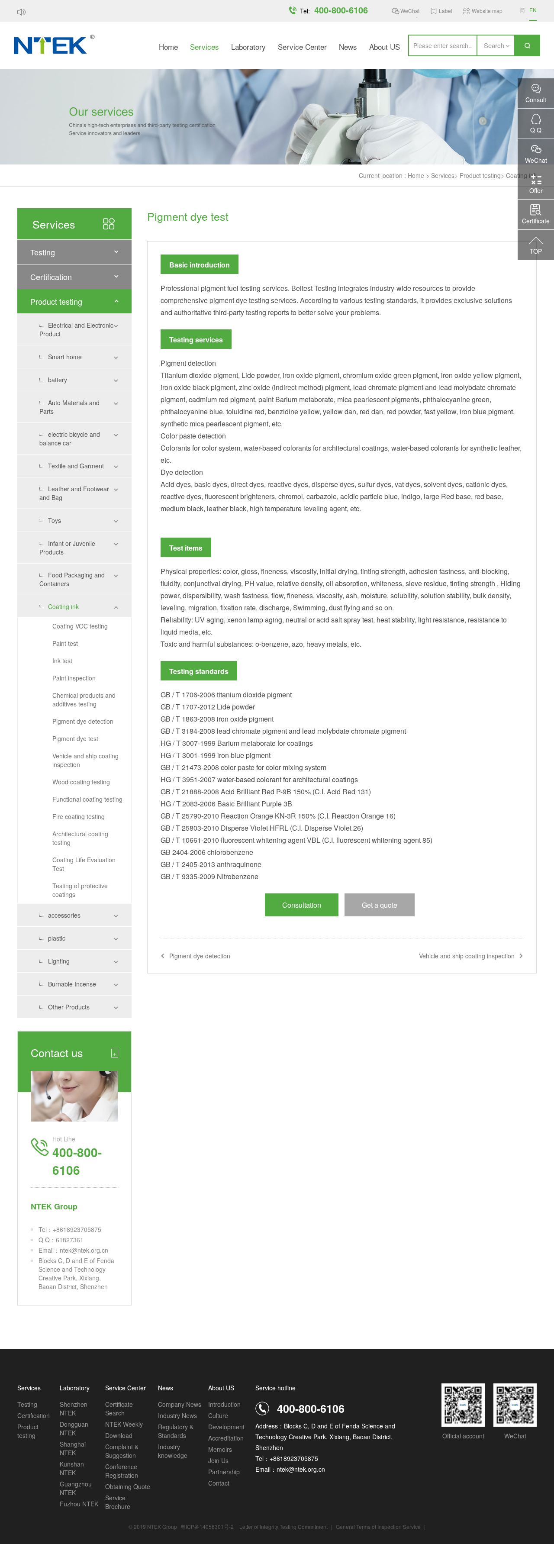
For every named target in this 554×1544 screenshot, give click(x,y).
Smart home (65, 356)
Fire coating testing (78, 816)
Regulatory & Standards (175, 1431)
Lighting (59, 961)
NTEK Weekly (124, 1424)
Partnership (224, 1471)
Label (445, 10)
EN (533, 9)
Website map (487, 10)
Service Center (302, 46)
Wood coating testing (81, 781)
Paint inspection (74, 678)
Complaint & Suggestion (121, 1451)
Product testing (480, 175)
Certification (51, 276)
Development (226, 1426)
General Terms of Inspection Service (379, 1526)
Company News (179, 1404)
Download (118, 1435)
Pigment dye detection (82, 721)
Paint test (65, 643)
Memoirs (220, 1449)
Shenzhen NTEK (73, 1408)
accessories (64, 915)
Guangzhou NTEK (76, 1488)
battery (57, 379)
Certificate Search (119, 1408)
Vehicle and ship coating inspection (85, 760)
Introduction (224, 1404)
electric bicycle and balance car (69, 438)
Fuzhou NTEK (79, 1503)
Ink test (62, 660)
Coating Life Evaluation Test (84, 864)
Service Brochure (117, 1502)
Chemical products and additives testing (84, 699)
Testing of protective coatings (80, 890)
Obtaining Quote (127, 1486)
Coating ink (63, 606)
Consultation (301, 905)
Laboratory (248, 46)
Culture (218, 1415)
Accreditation (226, 1438)
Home (168, 46)
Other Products (69, 1006)
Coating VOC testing (80, 626)
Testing (42, 252)
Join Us (218, 1460)
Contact (218, 1483)
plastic (56, 938)
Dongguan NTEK (74, 1428)
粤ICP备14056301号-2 (207, 1526)
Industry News (177, 1415)
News (348, 46)
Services (204, 46)
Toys (54, 520)
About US (384, 46)
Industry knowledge (172, 1451)
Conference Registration (121, 1471)
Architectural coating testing (80, 838)
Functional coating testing (87, 799)
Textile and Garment (76, 465)
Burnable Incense (72, 984)
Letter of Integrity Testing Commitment (283, 1526)
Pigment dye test (75, 738)
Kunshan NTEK (72, 1468)
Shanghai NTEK (73, 1448)
